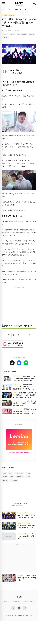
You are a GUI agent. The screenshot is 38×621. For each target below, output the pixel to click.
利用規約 (7, 602)
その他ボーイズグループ (8, 15)
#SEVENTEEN (19, 473)
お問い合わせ (29, 602)
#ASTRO (5, 34)
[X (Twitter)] (13, 608)
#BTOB (12, 34)
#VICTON (5, 37)
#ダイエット (20, 476)
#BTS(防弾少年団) (21, 34)
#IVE (4, 473)
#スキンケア (13, 480)
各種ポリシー (17, 602)
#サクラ (5, 480)
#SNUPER (31, 34)
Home (3, 9)
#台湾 (28, 473)
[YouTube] (19, 608)
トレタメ (19, 597)
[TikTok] (25, 608)
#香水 (11, 476)
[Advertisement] (19, 307)
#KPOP (5, 476)
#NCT (28, 476)
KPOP (9, 9)
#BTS (10, 473)
